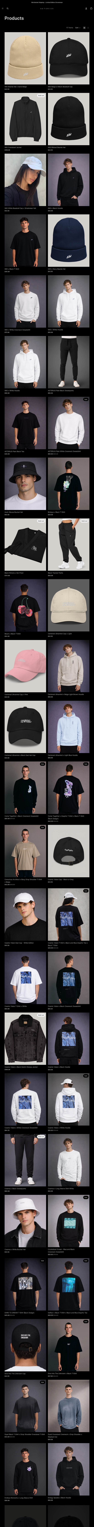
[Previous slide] (51, 58)
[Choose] (86, 81)
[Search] (7, 8)
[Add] (42, 81)
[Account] (86, 8)
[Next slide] (86, 58)
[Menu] (2, 8)
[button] (77, 27)
